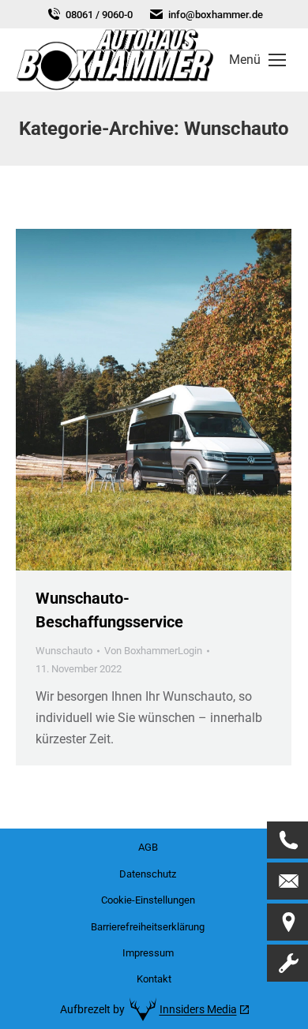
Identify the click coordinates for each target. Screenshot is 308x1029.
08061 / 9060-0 (99, 15)
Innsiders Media (198, 1009)
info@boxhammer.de (215, 15)
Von (153, 651)
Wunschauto (64, 651)
